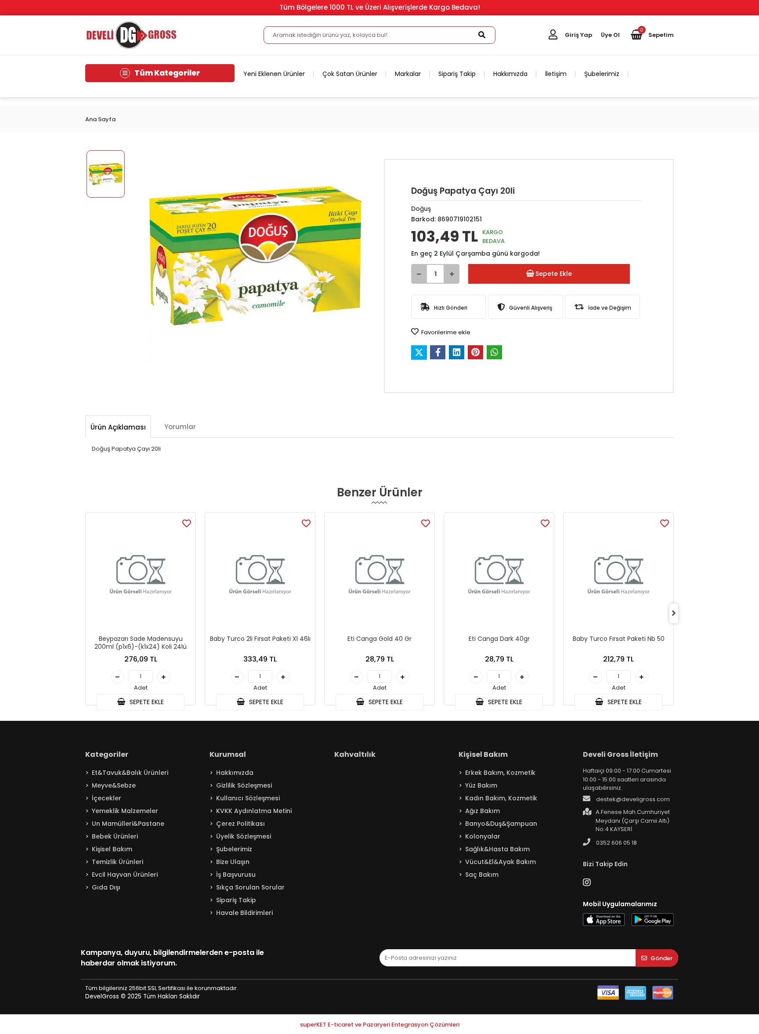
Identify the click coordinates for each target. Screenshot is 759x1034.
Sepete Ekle (553, 273)
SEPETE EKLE (146, 702)
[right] (674, 613)
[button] (652, 35)
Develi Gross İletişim (620, 754)
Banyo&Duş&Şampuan (501, 823)
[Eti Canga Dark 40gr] (498, 575)
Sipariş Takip (457, 73)
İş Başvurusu (236, 874)
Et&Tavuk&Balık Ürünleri (130, 772)
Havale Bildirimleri (244, 912)
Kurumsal (228, 754)
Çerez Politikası (240, 823)
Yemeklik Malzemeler (125, 810)
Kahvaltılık (355, 754)
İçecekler (106, 798)
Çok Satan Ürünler (349, 73)
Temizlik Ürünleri (117, 861)
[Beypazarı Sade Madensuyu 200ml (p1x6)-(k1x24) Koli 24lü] (140, 575)
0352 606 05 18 (616, 843)
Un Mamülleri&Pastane (128, 823)
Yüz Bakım (481, 785)
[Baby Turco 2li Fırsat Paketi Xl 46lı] (260, 575)
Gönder (661, 958)
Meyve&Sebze (114, 785)
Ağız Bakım (482, 810)
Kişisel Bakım (112, 849)
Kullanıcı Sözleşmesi (248, 798)
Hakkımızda (510, 73)
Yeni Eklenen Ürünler (274, 73)
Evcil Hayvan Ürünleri (125, 874)
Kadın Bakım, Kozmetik (501, 798)
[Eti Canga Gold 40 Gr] (379, 575)
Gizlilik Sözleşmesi (244, 785)
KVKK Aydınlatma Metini (254, 810)
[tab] (118, 427)
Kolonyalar (482, 836)
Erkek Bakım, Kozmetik (500, 772)
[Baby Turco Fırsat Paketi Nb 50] (618, 575)
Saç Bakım (482, 874)
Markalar (408, 73)
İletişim (556, 73)
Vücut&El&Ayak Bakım (500, 861)
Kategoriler (106, 754)
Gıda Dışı (106, 887)
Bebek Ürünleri (115, 836)
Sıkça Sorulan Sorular (250, 887)
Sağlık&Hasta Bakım (497, 849)
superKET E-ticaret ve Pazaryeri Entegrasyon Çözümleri (379, 1024)
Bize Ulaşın (232, 861)
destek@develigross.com (632, 799)
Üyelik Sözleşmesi (243, 836)
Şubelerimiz (601, 73)
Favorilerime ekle (445, 332)
